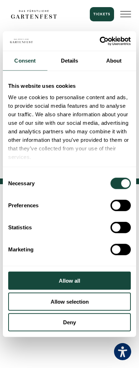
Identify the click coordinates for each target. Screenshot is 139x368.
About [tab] (114, 61)
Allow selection (70, 301)
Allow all (69, 281)
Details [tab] (69, 61)
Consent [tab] (25, 61)
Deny (69, 322)
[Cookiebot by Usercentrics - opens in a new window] (100, 41)
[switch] (120, 205)
